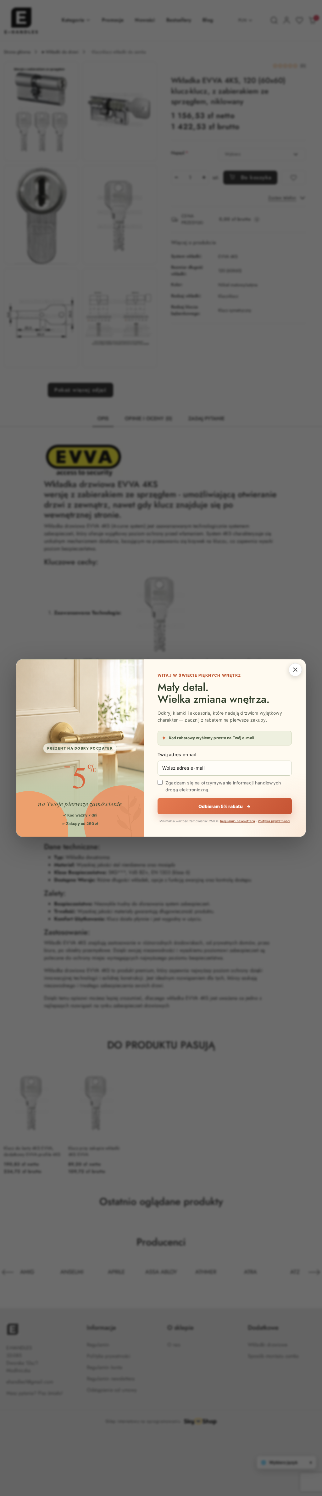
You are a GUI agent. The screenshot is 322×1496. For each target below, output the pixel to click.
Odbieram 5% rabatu (224, 806)
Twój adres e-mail (177, 754)
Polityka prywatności (274, 821)
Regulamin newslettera (237, 821)
